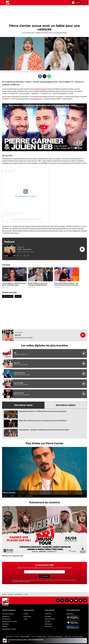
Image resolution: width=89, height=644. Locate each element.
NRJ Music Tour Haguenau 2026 (12, 556)
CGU (33, 636)
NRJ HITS (18, 335)
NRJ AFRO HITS (19, 393)
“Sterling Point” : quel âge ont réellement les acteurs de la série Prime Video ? (44, 430)
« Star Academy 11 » (36, 99)
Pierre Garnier (41, 89)
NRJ (15, 352)
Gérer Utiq (67, 636)
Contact (16, 636)
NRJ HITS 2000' (19, 383)
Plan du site (9, 636)
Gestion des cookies (77, 636)
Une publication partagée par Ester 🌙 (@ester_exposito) (25, 219)
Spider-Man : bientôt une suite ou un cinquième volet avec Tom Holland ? (43, 420)
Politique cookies (41, 636)
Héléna (58, 159)
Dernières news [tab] (23, 405)
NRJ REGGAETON (19, 373)
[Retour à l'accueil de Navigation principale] (7, 2)
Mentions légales (25, 636)
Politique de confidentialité (55, 636)
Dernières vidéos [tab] (66, 405)
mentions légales (15, 581)
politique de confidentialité (24, 581)
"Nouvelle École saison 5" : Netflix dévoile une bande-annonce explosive (42, 411)
